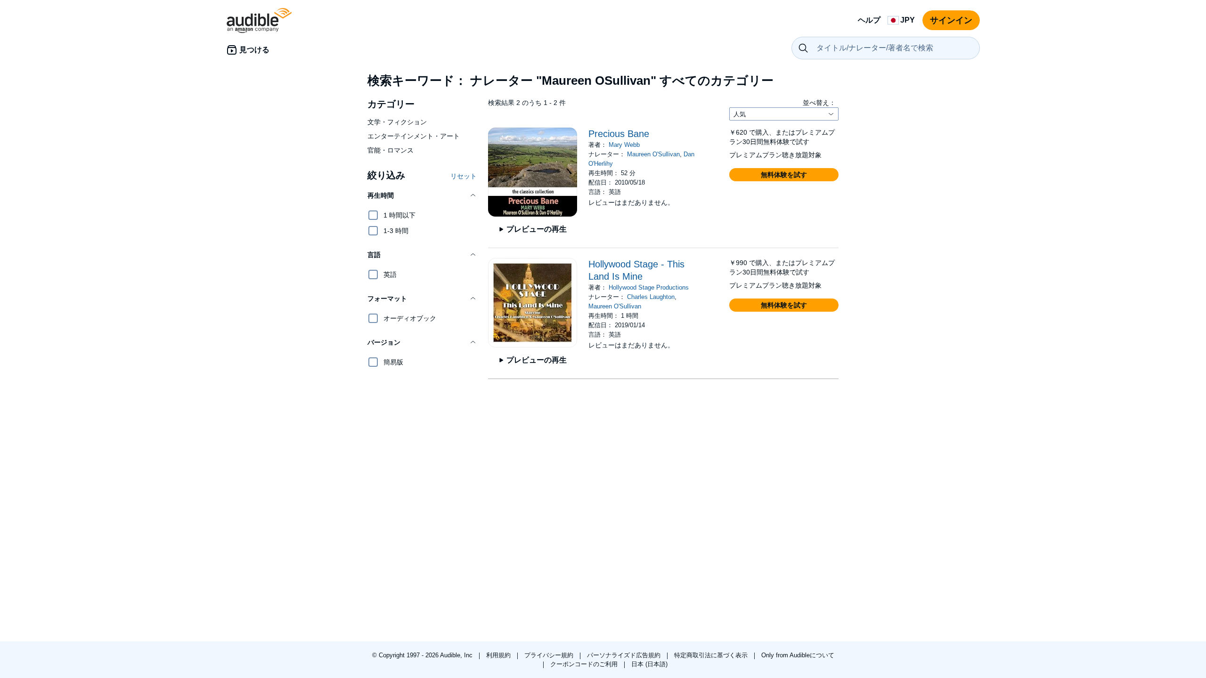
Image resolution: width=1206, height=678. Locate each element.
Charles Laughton (651, 296)
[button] (422, 195)
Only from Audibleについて (797, 655)
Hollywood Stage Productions (649, 287)
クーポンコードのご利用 (584, 664)
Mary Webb (624, 144)
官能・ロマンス (390, 150)
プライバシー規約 (549, 655)
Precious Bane (618, 134)
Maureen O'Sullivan (653, 154)
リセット (463, 176)
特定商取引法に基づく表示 (712, 655)
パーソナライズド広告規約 (624, 655)
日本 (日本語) (649, 664)
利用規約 (499, 655)
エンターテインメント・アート (413, 136)
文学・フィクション (397, 122)
